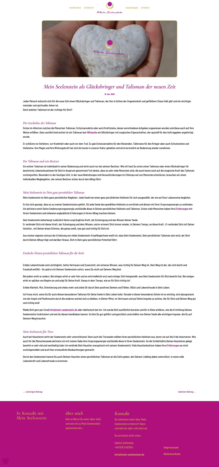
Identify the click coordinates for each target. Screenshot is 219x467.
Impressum (171, 447)
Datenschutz (172, 453)
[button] (5, 461)
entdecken (75, 7)
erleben (145, 7)
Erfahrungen (182, 208)
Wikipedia (92, 132)
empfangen (132, 7)
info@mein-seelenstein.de (63, 309)
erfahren (89, 7)
